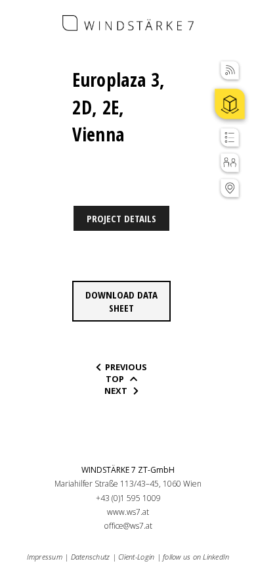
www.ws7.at (128, 512)
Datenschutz (90, 557)
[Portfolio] (230, 104)
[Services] (229, 137)
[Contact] (229, 188)
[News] (229, 70)
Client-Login (136, 557)
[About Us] (229, 162)
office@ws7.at (128, 525)
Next (117, 391)
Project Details (121, 218)
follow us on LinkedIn (196, 557)
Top (117, 379)
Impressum (44, 557)
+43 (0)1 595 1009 (128, 498)
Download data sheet (121, 301)
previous (125, 367)
